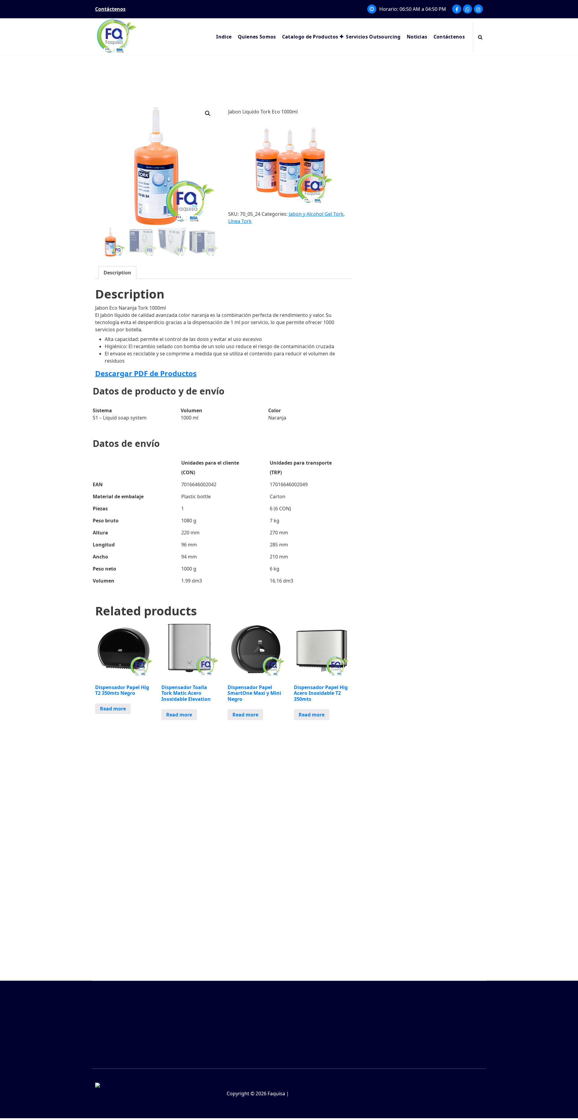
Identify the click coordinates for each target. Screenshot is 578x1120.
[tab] (117, 272)
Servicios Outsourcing (373, 36)
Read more (113, 708)
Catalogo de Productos (310, 36)
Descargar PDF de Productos (146, 373)
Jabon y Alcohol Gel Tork (316, 214)
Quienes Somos (257, 36)
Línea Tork (240, 221)
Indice (224, 36)
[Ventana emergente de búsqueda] (480, 37)
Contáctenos (449, 36)
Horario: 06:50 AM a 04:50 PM (412, 9)
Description (117, 272)
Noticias (417, 36)
